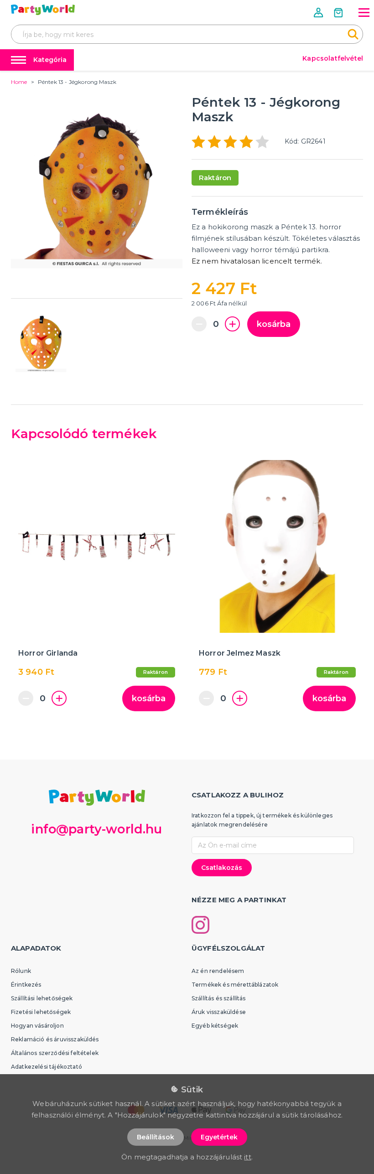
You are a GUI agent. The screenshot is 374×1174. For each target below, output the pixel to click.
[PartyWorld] (43, 10)
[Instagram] (200, 925)
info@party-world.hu (96, 829)
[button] (319, 12)
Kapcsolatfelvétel (332, 58)
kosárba (274, 324)
